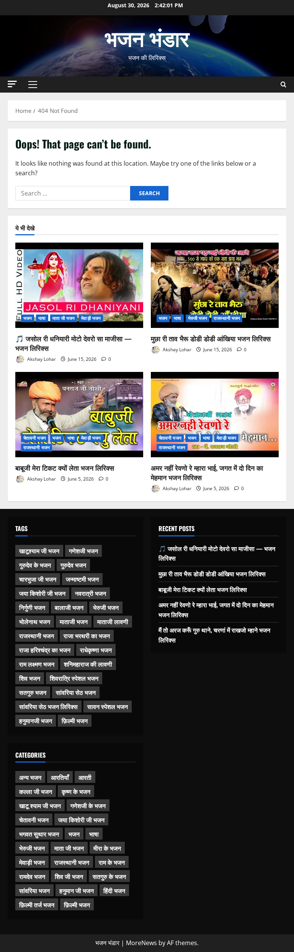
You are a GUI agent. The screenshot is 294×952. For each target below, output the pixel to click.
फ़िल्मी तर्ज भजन (36, 904)
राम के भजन (112, 862)
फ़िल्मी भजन (75, 720)
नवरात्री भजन (90, 593)
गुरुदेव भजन (73, 564)
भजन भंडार (147, 37)
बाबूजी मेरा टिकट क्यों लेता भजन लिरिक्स (64, 468)
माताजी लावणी (112, 621)
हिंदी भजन (114, 890)
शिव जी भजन (69, 876)
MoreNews (141, 943)
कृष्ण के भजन (76, 791)
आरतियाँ (60, 777)
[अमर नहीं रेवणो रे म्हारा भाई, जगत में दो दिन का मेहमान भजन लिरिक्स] (215, 414)
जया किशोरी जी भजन (42, 593)
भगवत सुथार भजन (39, 833)
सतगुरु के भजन (109, 876)
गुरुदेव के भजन (35, 564)
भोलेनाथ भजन (34, 621)
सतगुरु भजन (32, 692)
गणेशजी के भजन (88, 805)
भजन (27, 318)
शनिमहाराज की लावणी (88, 663)
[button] (12, 84)
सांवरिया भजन (34, 890)
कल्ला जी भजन (35, 791)
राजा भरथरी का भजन (87, 635)
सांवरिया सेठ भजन (76, 692)
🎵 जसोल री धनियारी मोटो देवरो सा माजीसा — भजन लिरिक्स (73, 343)
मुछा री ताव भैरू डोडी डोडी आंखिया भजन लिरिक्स (211, 338)
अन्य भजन (30, 777)
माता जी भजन (63, 318)
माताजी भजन (74, 621)
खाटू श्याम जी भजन (40, 805)
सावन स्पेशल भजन (107, 706)
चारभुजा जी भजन (37, 579)
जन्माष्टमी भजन (82, 579)
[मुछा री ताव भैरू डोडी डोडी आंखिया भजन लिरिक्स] (215, 285)
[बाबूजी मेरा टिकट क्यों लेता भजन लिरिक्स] (79, 414)
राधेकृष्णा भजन (96, 649)
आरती (84, 777)
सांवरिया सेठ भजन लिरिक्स (48, 706)
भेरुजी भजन (197, 318)
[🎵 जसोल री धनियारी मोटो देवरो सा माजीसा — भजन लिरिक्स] (79, 285)
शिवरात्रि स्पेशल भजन (74, 678)
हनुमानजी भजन (35, 720)
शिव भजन (29, 678)
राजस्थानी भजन (227, 318)
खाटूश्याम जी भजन (39, 550)
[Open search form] (283, 84)
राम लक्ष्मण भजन (36, 663)
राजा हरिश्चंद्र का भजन (44, 649)
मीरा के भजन (107, 848)
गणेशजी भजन (83, 550)
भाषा (42, 318)
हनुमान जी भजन (76, 890)
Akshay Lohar (41, 359)
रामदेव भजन (32, 876)
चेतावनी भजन (34, 438)
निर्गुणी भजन (32, 607)
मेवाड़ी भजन (91, 318)
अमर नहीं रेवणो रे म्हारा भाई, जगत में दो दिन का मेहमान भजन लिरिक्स (207, 472)
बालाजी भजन (69, 607)
